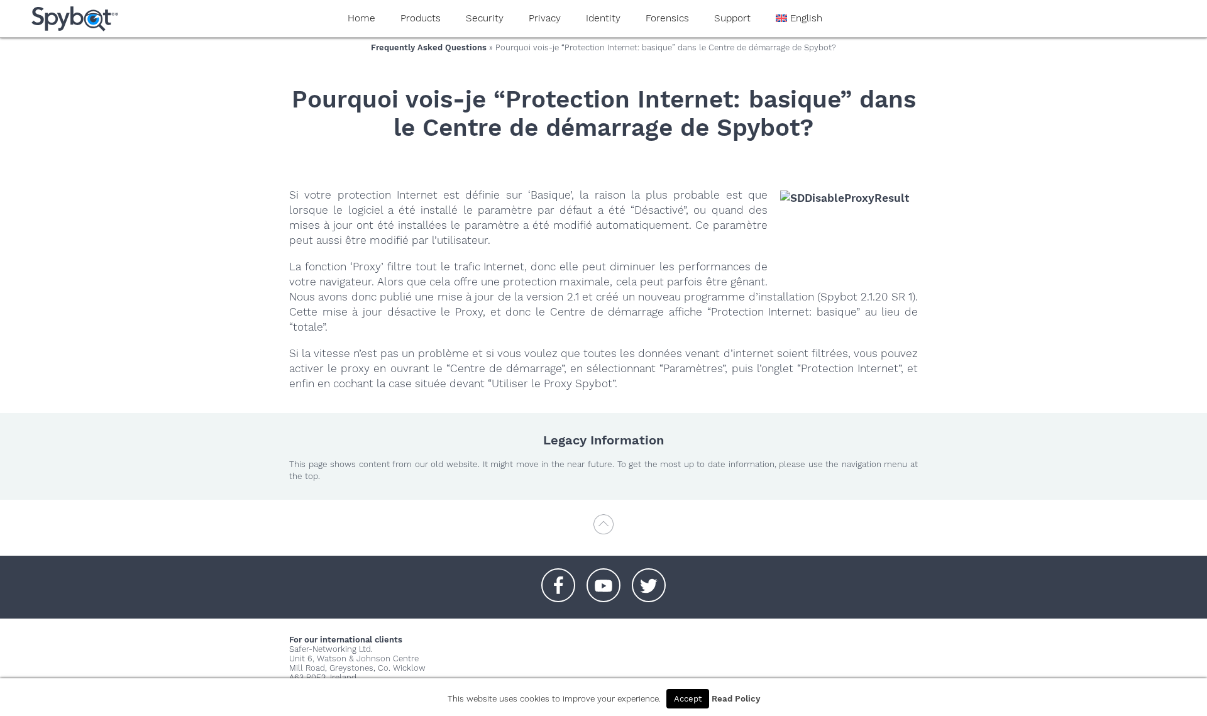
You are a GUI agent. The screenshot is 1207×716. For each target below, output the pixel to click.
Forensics (667, 18)
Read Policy (736, 698)
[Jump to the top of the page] (603, 530)
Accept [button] (688, 698)
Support (732, 18)
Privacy (545, 18)
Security (485, 18)
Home (361, 18)
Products (420, 18)
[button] (558, 579)
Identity (603, 18)
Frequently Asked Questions (429, 47)
